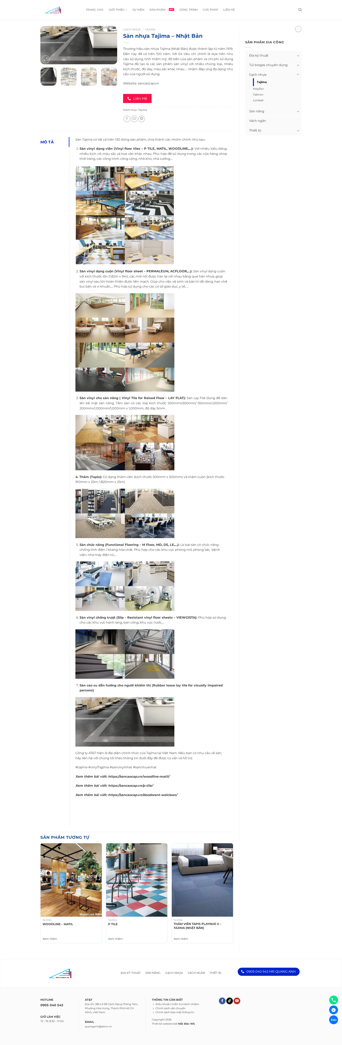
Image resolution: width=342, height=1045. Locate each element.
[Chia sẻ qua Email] (134, 118)
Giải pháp (210, 9)
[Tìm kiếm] (300, 10)
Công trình (188, 9)
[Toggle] (298, 55)
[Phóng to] (46, 59)
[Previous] (46, 45)
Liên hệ (229, 9)
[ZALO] (333, 1019)
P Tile (113, 924)
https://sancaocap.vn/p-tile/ (130, 786)
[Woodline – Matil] (71, 880)
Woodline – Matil (58, 924)
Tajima (262, 82)
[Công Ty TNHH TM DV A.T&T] (58, 10)
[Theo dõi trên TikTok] (229, 1001)
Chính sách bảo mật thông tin (175, 1012)
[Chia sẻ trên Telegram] (141, 118)
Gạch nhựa (257, 75)
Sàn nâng (256, 111)
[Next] (110, 45)
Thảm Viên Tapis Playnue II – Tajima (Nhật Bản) (197, 926)
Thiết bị (255, 130)
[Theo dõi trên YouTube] (237, 1001)
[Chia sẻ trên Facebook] (127, 118)
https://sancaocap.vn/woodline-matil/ (138, 776)
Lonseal (258, 100)
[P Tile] (136, 880)
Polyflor (258, 89)
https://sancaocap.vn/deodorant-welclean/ (142, 795)
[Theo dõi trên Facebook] (222, 1001)
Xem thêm (50, 939)
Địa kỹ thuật (259, 55)
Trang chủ (95, 9)
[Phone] (333, 1000)
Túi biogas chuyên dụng (268, 65)
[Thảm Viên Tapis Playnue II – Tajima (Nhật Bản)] (202, 880)
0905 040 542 (51, 1005)
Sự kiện (138, 9)
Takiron (258, 94)
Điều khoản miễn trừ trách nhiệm (177, 1004)
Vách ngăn (257, 121)
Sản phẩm (157, 9)
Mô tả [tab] (47, 142)
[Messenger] (333, 1009)
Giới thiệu (117, 9)
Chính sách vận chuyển (171, 1008)
